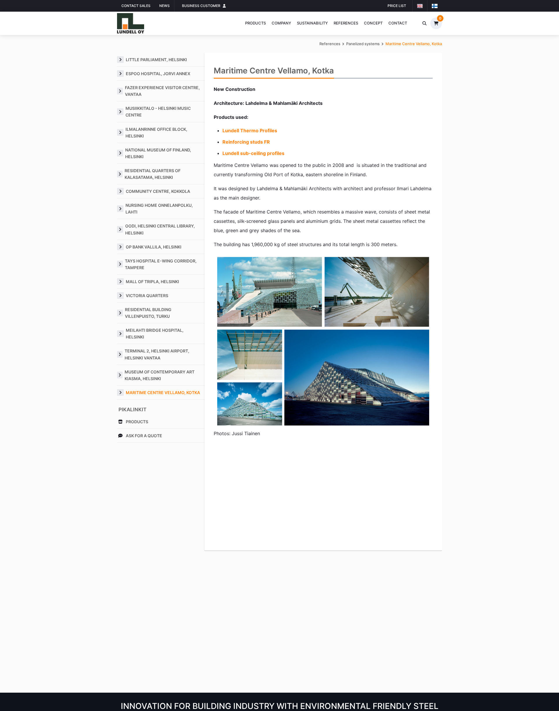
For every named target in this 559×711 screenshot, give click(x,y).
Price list (397, 5)
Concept (373, 23)
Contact (397, 23)
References (346, 23)
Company (281, 23)
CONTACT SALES (136, 5)
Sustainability (312, 23)
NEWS (164, 5)
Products (255, 23)
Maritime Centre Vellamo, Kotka (413, 43)
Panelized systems (363, 43)
